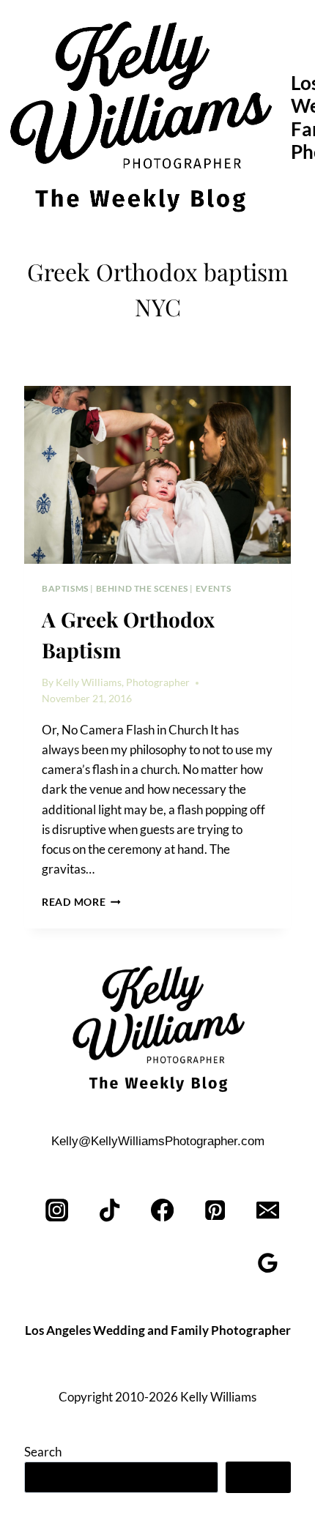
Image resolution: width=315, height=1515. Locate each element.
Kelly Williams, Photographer (123, 682)
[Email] (268, 1211)
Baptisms (65, 588)
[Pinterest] (215, 1211)
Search (43, 1451)
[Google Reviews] (268, 1263)
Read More (81, 902)
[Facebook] (163, 1211)
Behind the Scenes (142, 588)
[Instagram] (57, 1211)
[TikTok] (110, 1211)
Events (213, 588)
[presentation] (157, 475)
